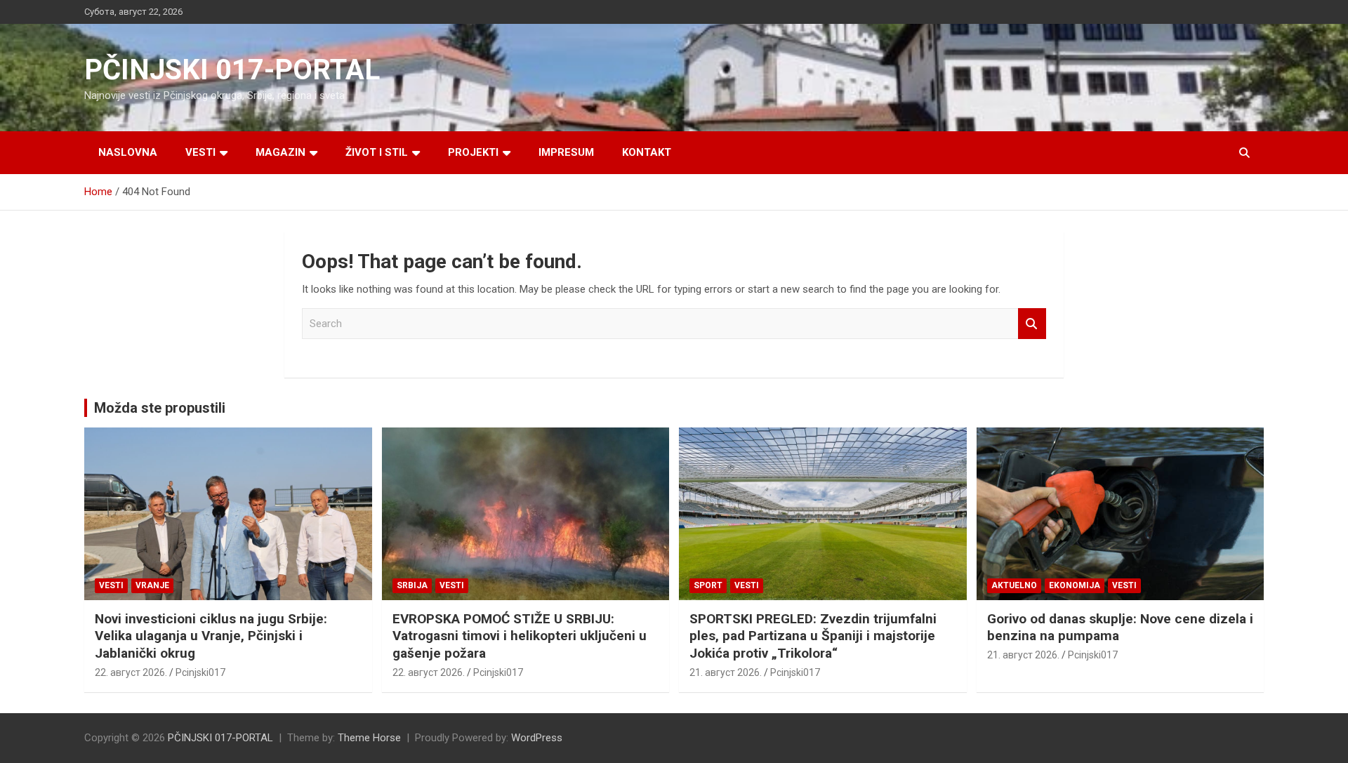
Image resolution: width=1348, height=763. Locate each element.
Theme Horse (369, 737)
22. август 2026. (131, 672)
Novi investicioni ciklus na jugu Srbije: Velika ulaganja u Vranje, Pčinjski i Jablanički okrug (211, 636)
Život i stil (376, 152)
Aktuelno (1014, 585)
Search (1032, 324)
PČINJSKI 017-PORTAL (232, 69)
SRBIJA (412, 585)
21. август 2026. (725, 672)
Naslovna (127, 152)
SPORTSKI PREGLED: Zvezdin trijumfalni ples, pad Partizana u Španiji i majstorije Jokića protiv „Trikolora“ (813, 636)
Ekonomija (1074, 585)
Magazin (280, 152)
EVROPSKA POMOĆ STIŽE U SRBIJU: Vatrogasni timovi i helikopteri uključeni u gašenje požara (519, 636)
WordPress (536, 737)
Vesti (200, 152)
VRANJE (152, 585)
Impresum (566, 152)
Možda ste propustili (159, 407)
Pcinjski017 (200, 672)
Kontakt (646, 152)
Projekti (473, 152)
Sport (708, 585)
